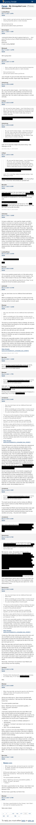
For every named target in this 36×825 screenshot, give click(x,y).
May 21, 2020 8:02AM (7, 125)
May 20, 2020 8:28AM (7, 84)
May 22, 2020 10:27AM (8, 287)
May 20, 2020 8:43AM (7, 102)
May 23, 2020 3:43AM (7, 518)
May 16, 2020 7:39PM (7, 13)
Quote (3, 15)
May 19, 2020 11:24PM (8, 50)
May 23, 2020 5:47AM (7, 669)
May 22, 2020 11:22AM (8, 307)
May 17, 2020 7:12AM (7, 31)
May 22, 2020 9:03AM (7, 268)
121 (8, 816)
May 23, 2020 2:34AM (7, 399)
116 (17, 813)
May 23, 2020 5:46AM (7, 589)
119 (29, 813)
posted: (7, 763)
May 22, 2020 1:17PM (7, 374)
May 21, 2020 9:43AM (7, 186)
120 (4, 816)
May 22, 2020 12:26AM (8, 253)
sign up (31, 820)
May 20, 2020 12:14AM (8, 61)
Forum (4, 6)
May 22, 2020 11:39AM (8, 359)
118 (25, 813)
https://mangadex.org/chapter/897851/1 (12, 179)
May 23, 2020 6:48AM (7, 685)
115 (13, 813)
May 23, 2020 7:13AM (7, 757)
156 (15, 816)
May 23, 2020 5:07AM (7, 537)
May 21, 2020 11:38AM (8, 215)
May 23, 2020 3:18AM (7, 490)
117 (21, 813)
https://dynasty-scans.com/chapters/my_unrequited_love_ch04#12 (15, 349)
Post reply (31, 6)
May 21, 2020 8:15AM (7, 154)
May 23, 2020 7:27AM (7, 797)
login (23, 820)
